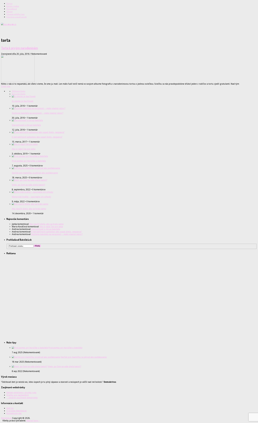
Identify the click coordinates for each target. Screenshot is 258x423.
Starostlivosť (11, 9)
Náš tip (10, 408)
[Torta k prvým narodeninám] (129, 69)
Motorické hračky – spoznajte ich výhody (31, 197)
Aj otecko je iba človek (22, 101)
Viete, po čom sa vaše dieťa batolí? (28, 185)
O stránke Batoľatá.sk (16, 411)
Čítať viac (5, 86)
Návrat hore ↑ (33, 420)
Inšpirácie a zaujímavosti (16, 17)
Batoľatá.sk (6, 418)
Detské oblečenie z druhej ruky (21, 392)
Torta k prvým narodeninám (19, 48)
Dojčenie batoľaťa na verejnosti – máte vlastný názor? (37, 113)
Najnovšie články (19, 94)
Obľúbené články (18, 91)
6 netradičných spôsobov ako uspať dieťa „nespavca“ (37, 137)
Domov (9, 3)
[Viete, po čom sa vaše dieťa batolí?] (29, 366)
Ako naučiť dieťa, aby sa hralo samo (29, 208)
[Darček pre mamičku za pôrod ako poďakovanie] (36, 357)
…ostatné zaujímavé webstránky (22, 397)
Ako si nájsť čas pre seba (23, 149)
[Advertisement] (32, 30)
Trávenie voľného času (15, 14)
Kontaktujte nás (14, 413)
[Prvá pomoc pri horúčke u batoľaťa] (30, 347)
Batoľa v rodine (12, 6)
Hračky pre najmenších (17, 395)
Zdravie (9, 11)
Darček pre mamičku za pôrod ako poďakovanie (35, 173)
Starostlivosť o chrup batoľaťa (26, 125)
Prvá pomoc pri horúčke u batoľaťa (29, 161)
